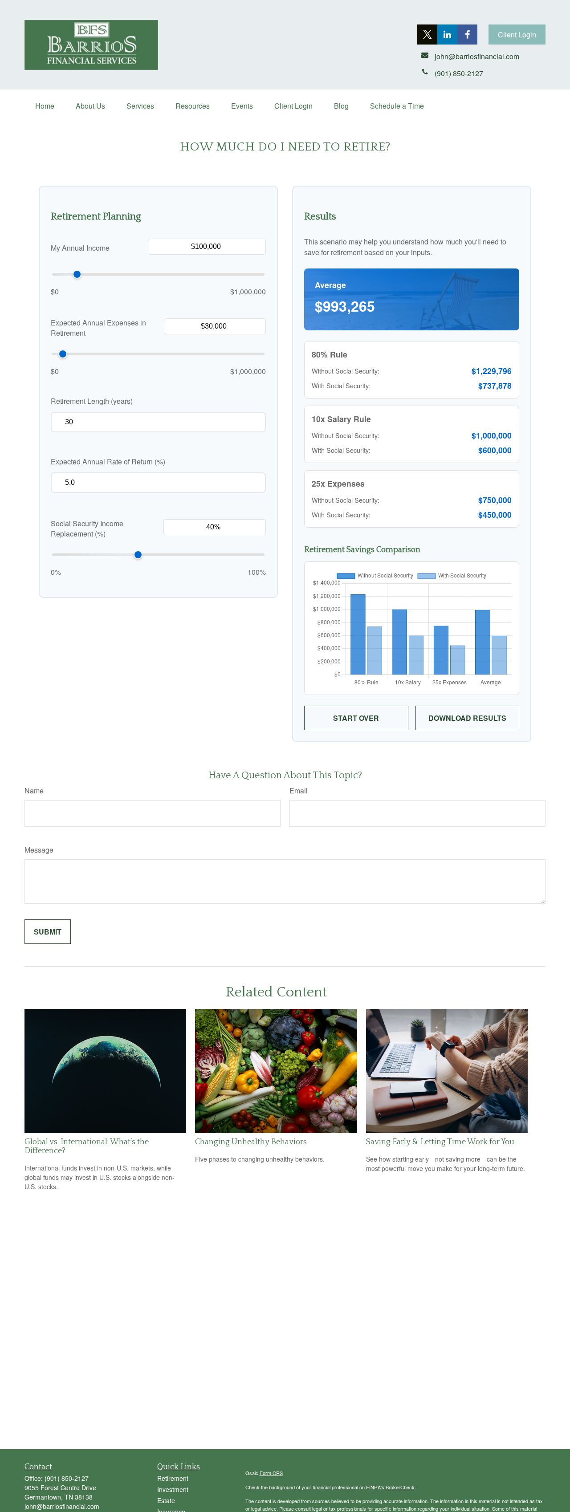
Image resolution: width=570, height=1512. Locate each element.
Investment (172, 1489)
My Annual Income (80, 248)
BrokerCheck (400, 1487)
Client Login (517, 34)
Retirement (172, 1478)
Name (34, 790)
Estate (166, 1500)
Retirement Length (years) (92, 401)
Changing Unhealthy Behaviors (251, 1142)
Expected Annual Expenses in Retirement (98, 327)
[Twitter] (427, 34)
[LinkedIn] (447, 34)
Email (298, 790)
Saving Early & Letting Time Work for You (440, 1142)
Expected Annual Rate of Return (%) (108, 461)
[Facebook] (467, 34)
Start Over (356, 718)
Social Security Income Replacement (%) (87, 528)
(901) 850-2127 (67, 1478)
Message (38, 850)
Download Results (467, 718)
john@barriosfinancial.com (61, 1506)
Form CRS (271, 1472)
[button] (44, 106)
